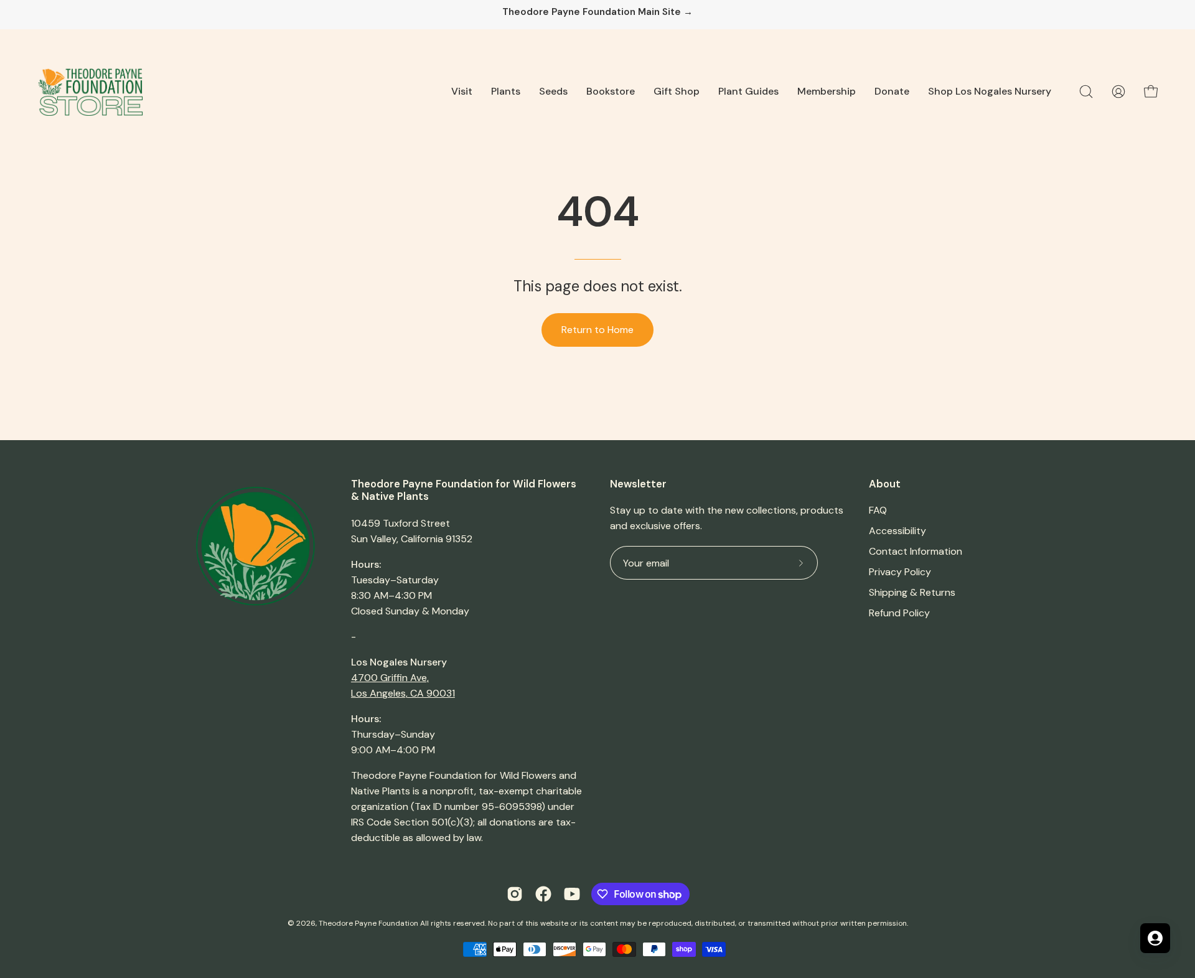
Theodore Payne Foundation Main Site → (597, 12)
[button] (462, 91)
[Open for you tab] (1155, 938)
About (885, 484)
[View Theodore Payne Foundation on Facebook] (543, 894)
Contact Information (915, 551)
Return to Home (597, 329)
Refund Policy (899, 612)
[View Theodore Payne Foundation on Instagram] (514, 894)
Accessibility (897, 530)
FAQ (878, 510)
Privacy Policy (900, 571)
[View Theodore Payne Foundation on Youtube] (572, 894)
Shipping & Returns (912, 592)
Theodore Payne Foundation (368, 923)
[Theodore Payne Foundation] (90, 91)
